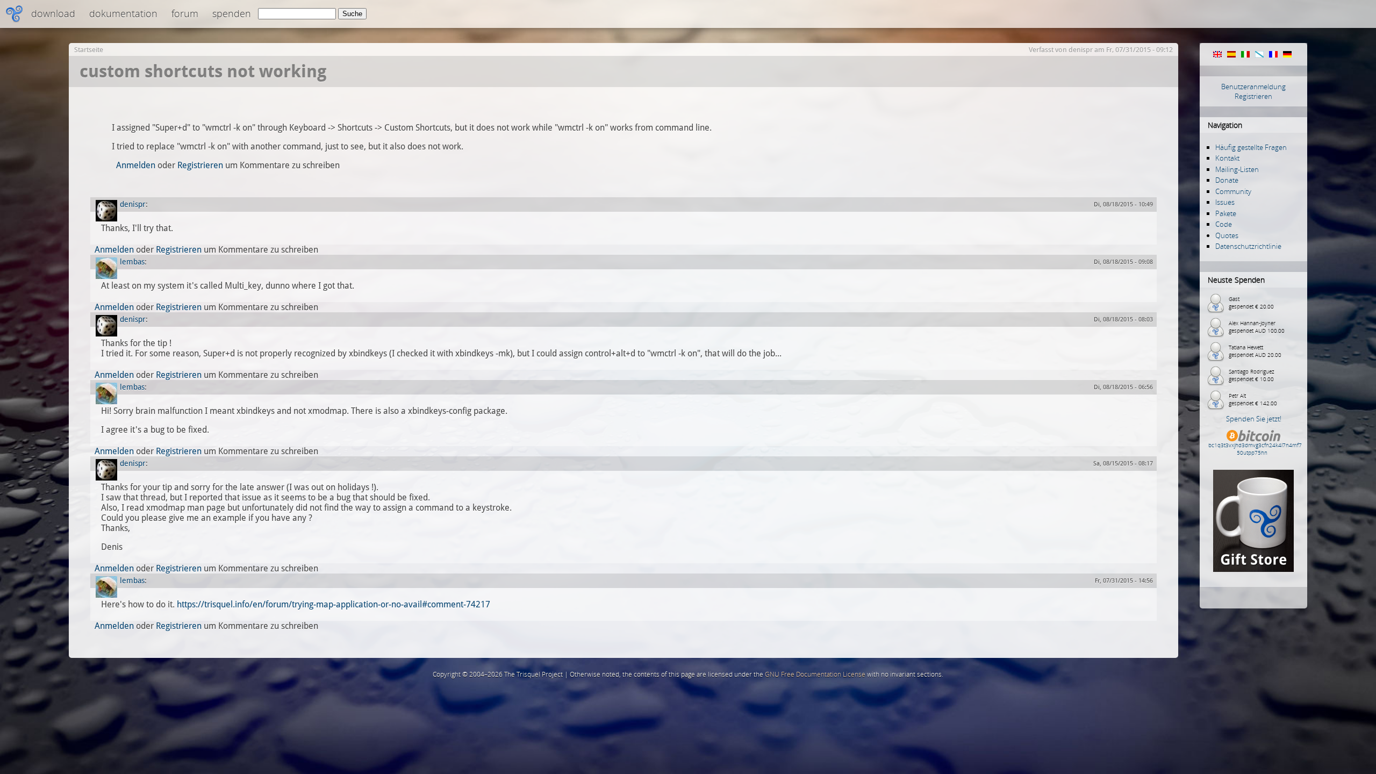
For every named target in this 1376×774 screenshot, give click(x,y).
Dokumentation (123, 13)
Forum (184, 13)
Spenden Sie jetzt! (1253, 419)
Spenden (231, 13)
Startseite (88, 50)
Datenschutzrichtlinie (1248, 246)
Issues (1225, 202)
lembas (132, 261)
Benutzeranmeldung (1253, 86)
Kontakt (1227, 158)
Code (1223, 224)
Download (53, 13)
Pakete (1225, 213)
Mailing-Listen (1237, 169)
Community (1233, 191)
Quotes (1226, 235)
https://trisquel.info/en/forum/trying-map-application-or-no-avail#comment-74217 (333, 604)
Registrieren (1253, 96)
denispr (1081, 50)
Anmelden (135, 165)
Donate (1226, 180)
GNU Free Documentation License (815, 674)
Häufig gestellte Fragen (1251, 147)
